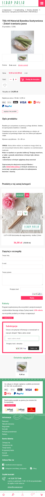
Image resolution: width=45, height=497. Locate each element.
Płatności (5, 421)
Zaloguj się (6, 442)
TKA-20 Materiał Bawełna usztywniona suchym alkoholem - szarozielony (25, 236)
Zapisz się (33, 348)
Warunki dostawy (8, 424)
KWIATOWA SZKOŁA (13, 167)
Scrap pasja (18, 3)
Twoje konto (6, 448)
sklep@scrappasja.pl (15, 487)
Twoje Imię (5, 255)
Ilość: (4, 79)
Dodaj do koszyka (32, 79)
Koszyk (4, 453)
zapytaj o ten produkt (10, 111)
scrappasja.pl (6, 10)
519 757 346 (14, 478)
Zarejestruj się (7, 445)
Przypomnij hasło (8, 450)
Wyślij (32, 298)
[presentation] (2, 217)
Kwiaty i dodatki (32, 10)
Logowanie (22, 494)
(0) (41, 494)
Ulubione (5, 455)
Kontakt (5, 429)
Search (13, 494)
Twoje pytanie (6, 272)
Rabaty (4, 434)
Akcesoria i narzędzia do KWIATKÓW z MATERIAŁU (20, 12)
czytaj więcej (8, 318)
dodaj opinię (23, 65)
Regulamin (6, 426)
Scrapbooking (19, 10)
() (31, 493)
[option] (22, 41)
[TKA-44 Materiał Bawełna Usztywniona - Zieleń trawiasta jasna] (22, 42)
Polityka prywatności (9, 432)
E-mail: (4, 263)
